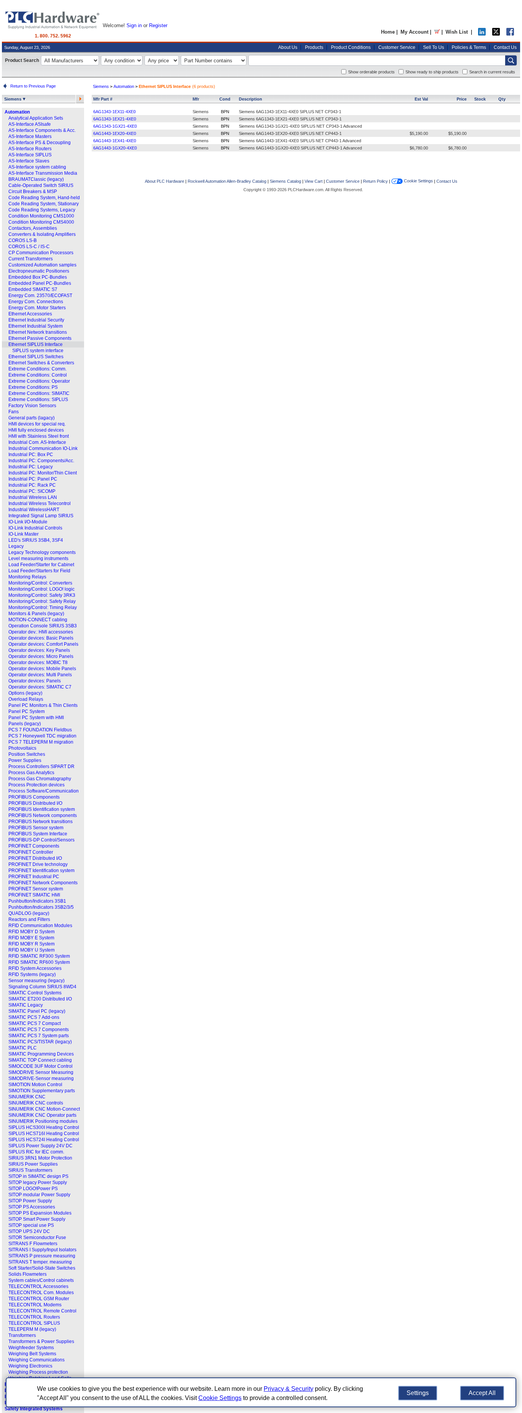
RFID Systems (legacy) (32, 974)
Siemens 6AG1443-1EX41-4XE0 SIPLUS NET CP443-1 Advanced (300, 140)
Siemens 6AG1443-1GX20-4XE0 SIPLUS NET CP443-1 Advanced (300, 148)
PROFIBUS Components (34, 797)
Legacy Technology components (42, 552)
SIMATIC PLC (22, 1048)
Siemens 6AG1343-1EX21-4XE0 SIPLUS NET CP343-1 (290, 119)
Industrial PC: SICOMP (31, 491)
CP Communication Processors (40, 252)
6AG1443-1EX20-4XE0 (114, 133)
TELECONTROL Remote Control (42, 1311)
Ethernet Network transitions (37, 332)
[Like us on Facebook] (510, 34)
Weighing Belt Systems (32, 1353)
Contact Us (505, 47)
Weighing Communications (36, 1360)
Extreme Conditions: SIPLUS (38, 399)
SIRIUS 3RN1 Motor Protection (40, 1158)
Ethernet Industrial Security (36, 320)
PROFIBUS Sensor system (35, 827)
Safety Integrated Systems (34, 1408)
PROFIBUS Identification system (41, 809)
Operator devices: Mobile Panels (42, 668)
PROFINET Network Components (43, 882)
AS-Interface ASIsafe (29, 124)
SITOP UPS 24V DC (29, 1231)
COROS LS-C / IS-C (29, 246)
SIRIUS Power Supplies (33, 1164)
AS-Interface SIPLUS (30, 155)
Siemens (13, 99)
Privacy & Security (288, 1388)
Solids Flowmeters (27, 1274)
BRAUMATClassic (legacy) (36, 179)
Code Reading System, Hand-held (44, 197)
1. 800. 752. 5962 (53, 36)
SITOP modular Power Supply (39, 1194)
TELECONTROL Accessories (38, 1286)
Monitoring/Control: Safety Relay (42, 601)
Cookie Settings (418, 181)
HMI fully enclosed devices (36, 430)
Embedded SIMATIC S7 (32, 289)
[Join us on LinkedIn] (482, 34)
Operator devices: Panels (34, 681)
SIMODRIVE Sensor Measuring (40, 1072)
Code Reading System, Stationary (43, 203)
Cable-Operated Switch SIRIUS (40, 185)
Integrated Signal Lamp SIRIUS (40, 515)
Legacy (16, 546)
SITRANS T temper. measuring (40, 1262)
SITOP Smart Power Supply (36, 1219)
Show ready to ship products (432, 72)
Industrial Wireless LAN (32, 497)
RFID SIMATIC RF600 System (39, 962)
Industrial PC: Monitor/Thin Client (42, 473)
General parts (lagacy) (31, 418)
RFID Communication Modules (40, 925)
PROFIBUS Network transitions (40, 821)
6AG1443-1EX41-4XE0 (114, 140)
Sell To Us (433, 47)
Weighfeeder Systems (31, 1347)
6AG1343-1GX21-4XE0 (115, 126)
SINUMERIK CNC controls (35, 1103)
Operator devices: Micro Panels (40, 656)
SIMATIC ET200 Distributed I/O (40, 999)
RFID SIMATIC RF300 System (39, 956)
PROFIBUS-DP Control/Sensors (41, 840)
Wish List (457, 32)
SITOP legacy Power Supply (37, 1182)
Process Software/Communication (43, 791)
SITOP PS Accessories (31, 1207)
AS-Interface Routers (30, 148)
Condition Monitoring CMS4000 (41, 222)
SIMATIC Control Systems (35, 993)
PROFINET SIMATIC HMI (34, 895)
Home (388, 32)
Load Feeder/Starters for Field (39, 570)
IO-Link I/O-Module (27, 522)
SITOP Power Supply (30, 1200)
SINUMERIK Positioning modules (43, 1121)
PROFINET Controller (30, 852)
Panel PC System (26, 711)
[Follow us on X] (496, 34)
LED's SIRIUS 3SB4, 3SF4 (35, 540)
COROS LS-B (22, 240)
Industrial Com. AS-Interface (37, 442)
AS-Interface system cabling (37, 167)
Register (158, 25)
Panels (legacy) (24, 723)
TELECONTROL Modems (35, 1304)
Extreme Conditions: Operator (39, 381)
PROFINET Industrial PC (33, 876)
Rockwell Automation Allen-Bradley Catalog (227, 181)
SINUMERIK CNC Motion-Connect (44, 1109)
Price (462, 99)
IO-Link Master (23, 534)
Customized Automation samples (42, 265)
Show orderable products (371, 72)
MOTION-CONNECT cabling (37, 619)
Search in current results (492, 72)
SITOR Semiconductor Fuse (37, 1237)
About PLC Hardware (164, 181)
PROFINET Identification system (41, 870)
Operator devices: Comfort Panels (43, 644)
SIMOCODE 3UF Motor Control (40, 1066)
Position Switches (26, 754)
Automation (17, 112)
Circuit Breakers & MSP (32, 191)
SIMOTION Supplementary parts (41, 1090)
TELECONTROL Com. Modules (41, 1292)
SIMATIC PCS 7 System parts (38, 1035)
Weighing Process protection (38, 1372)
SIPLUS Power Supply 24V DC (40, 1145)
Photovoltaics (22, 748)
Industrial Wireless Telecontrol (39, 503)
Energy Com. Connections (35, 301)
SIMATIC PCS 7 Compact (34, 1023)
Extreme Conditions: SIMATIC (39, 393)
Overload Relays (25, 699)
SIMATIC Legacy (25, 1005)
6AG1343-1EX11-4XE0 (114, 111)
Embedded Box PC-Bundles (37, 277)
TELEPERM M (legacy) (32, 1329)
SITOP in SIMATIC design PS (38, 1176)
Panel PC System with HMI (36, 717)
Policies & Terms (469, 47)
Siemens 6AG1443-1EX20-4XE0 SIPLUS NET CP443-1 (290, 133)
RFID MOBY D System (31, 931)
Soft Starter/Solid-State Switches (41, 1268)
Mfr (196, 99)
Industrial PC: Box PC (30, 454)
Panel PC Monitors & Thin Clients (43, 705)
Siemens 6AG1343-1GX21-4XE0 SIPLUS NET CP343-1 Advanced (300, 126)
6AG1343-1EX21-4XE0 (114, 119)
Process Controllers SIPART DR (41, 766)
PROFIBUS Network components (42, 815)
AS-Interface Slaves (28, 161)
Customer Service (396, 47)
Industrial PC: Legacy (30, 466)
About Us (287, 47)
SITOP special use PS (31, 1225)
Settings (418, 1393)
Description (250, 99)
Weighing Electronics (30, 1366)
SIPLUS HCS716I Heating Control (43, 1133)
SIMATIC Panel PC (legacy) (36, 1011)
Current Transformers (30, 258)
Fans (13, 411)
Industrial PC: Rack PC (32, 485)
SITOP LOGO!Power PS (33, 1188)
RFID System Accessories (35, 968)
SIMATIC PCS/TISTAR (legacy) (40, 1041)
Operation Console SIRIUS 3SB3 (42, 626)
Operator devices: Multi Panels (40, 674)
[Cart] (437, 32)
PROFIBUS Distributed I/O (35, 803)
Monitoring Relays (27, 577)
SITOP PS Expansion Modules (39, 1213)
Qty (502, 99)
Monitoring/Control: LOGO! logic (41, 589)
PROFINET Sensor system (35, 889)
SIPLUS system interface (37, 350)
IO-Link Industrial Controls (35, 528)
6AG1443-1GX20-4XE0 (115, 148)
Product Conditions (351, 47)
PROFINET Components (33, 846)
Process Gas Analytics (31, 772)
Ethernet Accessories (30, 314)
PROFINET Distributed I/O (35, 858)
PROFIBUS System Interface (37, 833)
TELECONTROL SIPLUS (34, 1323)
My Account (414, 32)
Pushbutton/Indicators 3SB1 (37, 901)
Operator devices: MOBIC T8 (38, 662)
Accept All (482, 1393)
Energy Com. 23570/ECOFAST (40, 295)
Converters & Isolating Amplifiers (42, 234)
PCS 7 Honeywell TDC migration (42, 736)
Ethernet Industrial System (35, 326)
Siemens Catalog (285, 181)
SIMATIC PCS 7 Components (38, 1029)
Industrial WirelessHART (33, 509)
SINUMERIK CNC (26, 1097)
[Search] (511, 60)
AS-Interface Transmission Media (42, 173)
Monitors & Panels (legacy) (36, 613)
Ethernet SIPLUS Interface (35, 344)
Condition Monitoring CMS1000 (41, 216)
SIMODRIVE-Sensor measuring (41, 1078)
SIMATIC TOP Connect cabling (40, 1060)
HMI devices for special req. (37, 424)
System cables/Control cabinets (41, 1280)
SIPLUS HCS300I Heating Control (43, 1127)
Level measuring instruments (38, 558)
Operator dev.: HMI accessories (40, 632)
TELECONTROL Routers (34, 1317)
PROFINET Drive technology (38, 864)
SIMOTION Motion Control (35, 1084)
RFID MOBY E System (31, 937)
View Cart (314, 181)
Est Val (421, 99)
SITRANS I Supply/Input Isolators (42, 1249)
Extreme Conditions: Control (37, 375)
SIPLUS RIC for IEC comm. (36, 1152)
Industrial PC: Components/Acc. (41, 460)
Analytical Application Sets (35, 118)
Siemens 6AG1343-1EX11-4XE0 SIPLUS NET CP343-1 (290, 111)
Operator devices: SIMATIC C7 (39, 687)
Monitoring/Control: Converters (40, 583)
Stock (480, 99)
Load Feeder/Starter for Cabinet (41, 564)
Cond (224, 99)
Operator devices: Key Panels (39, 650)
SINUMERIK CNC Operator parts (42, 1115)
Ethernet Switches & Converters (41, 362)
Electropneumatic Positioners (38, 271)
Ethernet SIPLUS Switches (35, 356)
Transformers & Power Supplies (41, 1341)
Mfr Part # (102, 99)
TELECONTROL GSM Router (38, 1298)
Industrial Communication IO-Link (43, 448)
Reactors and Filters (29, 919)
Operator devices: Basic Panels (40, 638)
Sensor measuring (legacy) (36, 980)
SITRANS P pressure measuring (41, 1256)
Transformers (22, 1335)
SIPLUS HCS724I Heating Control (43, 1139)
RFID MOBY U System (31, 950)
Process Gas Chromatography (39, 778)
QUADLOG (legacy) (28, 913)
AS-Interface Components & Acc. (42, 130)
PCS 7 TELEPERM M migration (40, 742)
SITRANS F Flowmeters (32, 1243)
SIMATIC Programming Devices (41, 1054)
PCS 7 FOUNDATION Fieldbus (40, 729)
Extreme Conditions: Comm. (37, 369)
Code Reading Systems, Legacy (41, 210)
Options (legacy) (25, 693)
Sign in (134, 25)
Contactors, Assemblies (32, 228)
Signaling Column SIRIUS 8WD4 (42, 986)
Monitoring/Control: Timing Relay (42, 607)
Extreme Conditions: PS (33, 387)
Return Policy (375, 181)
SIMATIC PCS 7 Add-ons (33, 1017)
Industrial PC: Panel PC (32, 479)
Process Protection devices (36, 785)
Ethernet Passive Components (39, 338)
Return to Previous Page (32, 86)
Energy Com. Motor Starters (37, 307)
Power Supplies (24, 760)
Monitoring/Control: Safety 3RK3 (41, 595)
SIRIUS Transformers (30, 1170)
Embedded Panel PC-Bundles (39, 283)
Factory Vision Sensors (32, 405)
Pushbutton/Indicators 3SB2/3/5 (41, 907)
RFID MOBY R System (31, 944)
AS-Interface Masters (30, 136)
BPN (225, 111)
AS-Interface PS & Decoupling (39, 142)
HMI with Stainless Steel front (38, 436)
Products (314, 47)
